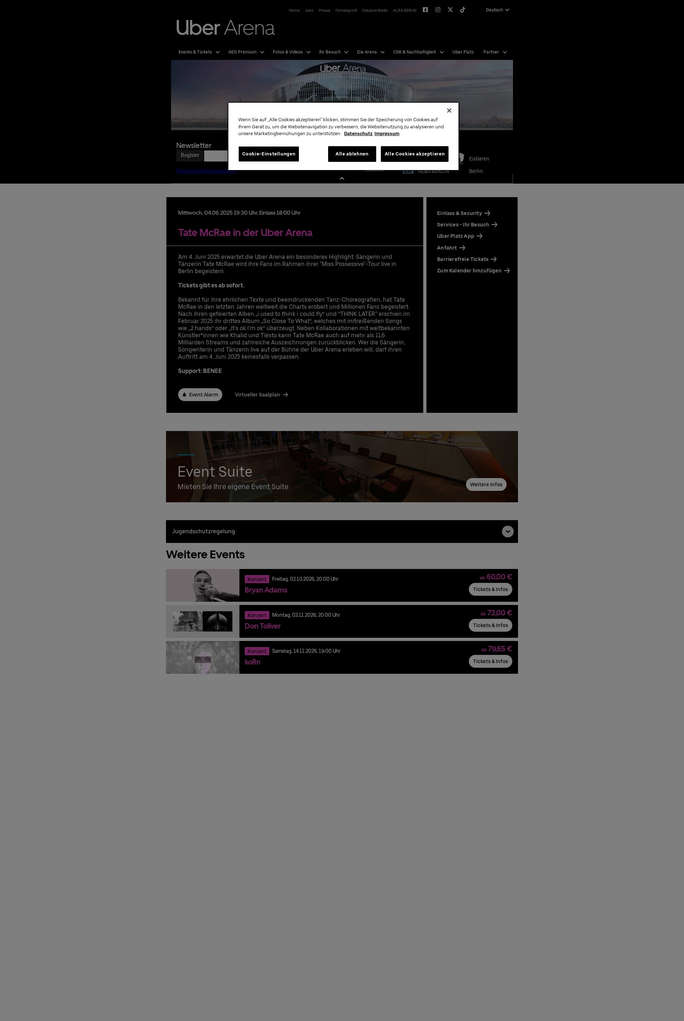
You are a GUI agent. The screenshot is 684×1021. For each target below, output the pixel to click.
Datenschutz (358, 133)
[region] (343, 136)
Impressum (386, 133)
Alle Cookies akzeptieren (415, 154)
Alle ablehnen (352, 154)
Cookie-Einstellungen (268, 154)
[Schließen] (449, 110)
